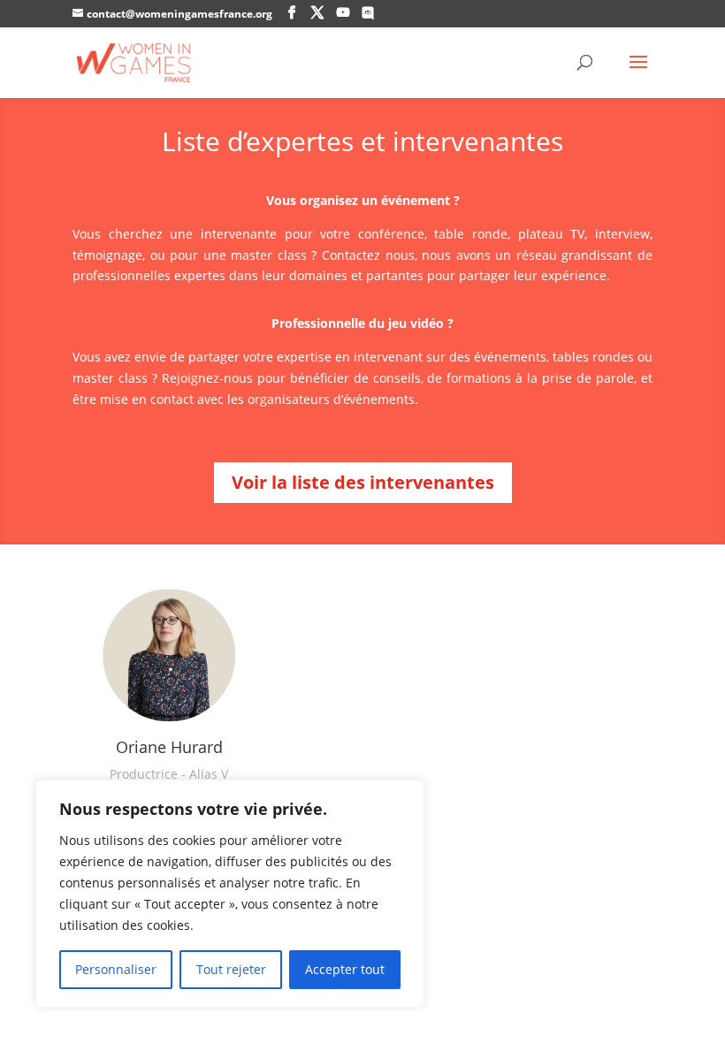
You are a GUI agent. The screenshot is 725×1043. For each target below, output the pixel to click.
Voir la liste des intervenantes (363, 482)
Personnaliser (115, 969)
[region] (229, 894)
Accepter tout (345, 969)
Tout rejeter (231, 969)
